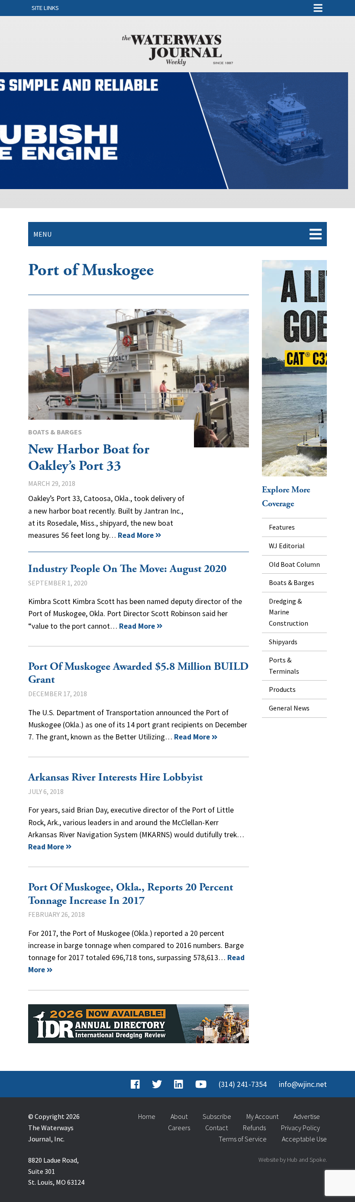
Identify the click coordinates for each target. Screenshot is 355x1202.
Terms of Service (243, 1139)
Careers (179, 1127)
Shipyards (283, 641)
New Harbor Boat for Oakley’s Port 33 (138, 378)
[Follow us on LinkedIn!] (178, 1084)
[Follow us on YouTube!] (201, 1084)
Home (146, 1116)
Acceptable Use (304, 1139)
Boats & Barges (55, 431)
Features (282, 527)
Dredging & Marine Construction (288, 612)
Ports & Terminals (284, 665)
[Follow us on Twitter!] (157, 1084)
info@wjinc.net (303, 1084)
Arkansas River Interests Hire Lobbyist (115, 777)
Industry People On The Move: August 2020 (127, 569)
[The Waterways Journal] (177, 48)
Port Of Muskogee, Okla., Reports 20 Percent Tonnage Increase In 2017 (130, 894)
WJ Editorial (287, 545)
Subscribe (217, 1116)
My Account (262, 1116)
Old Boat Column (294, 564)
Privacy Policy (300, 1127)
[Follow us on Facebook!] (135, 1084)
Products (282, 689)
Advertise (307, 1116)
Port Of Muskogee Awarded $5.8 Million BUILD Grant (138, 673)
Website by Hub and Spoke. (292, 1159)
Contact (216, 1127)
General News (289, 708)
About (179, 1116)
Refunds (254, 1127)
